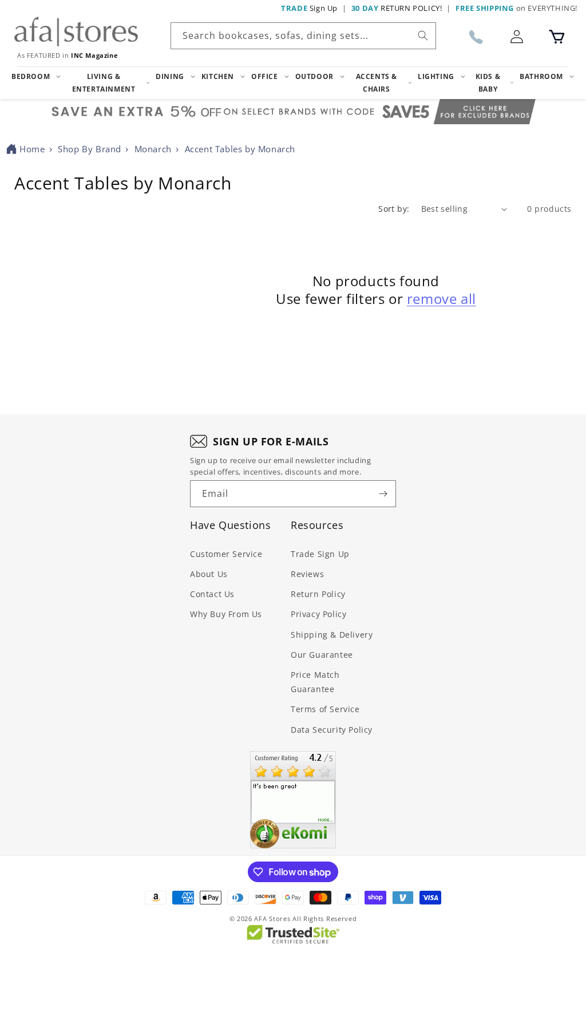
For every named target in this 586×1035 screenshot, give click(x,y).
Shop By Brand (89, 149)
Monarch (153, 149)
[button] (557, 36)
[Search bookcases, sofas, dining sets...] (422, 35)
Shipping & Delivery (332, 634)
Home (32, 149)
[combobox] (303, 36)
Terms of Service (325, 709)
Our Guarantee (322, 654)
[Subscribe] (382, 493)
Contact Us (212, 593)
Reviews (307, 573)
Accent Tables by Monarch (240, 149)
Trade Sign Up (320, 553)
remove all (441, 298)
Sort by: (393, 208)
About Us (209, 573)
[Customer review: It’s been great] (293, 799)
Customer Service (226, 553)
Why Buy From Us (226, 614)
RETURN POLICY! (396, 8)
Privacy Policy (318, 614)
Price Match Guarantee (315, 681)
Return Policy (318, 593)
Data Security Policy (332, 729)
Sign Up (309, 8)
